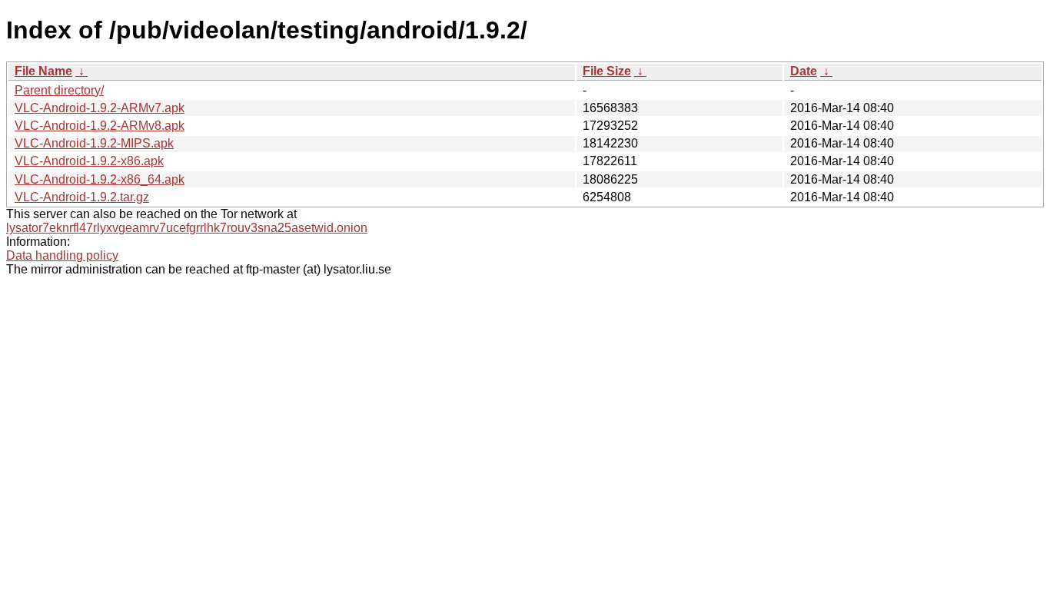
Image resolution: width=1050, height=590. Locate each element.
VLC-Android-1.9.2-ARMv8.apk (99, 125)
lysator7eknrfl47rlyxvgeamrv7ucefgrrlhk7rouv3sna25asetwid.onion (186, 227)
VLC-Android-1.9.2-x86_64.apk (99, 179)
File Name (43, 71)
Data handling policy (62, 255)
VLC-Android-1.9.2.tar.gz (82, 197)
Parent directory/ (59, 90)
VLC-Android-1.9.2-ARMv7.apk (99, 107)
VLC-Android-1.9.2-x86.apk (89, 160)
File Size (607, 71)
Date (803, 71)
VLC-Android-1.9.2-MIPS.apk (94, 143)
